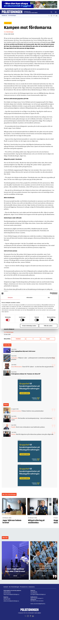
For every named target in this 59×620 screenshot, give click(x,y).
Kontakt (6, 587)
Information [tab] (29, 297)
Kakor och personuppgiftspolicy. (38, 603)
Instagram (51, 15)
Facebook (54, 15)
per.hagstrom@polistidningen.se (38, 594)
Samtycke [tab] (10, 297)
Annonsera (31, 587)
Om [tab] (49, 297)
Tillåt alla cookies (48, 325)
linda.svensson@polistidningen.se (11, 594)
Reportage (8, 23)
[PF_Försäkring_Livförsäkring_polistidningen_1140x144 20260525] (29, 4)
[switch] (22, 320)
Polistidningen (10, 32)
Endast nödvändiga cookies (29, 325)
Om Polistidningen (12, 15)
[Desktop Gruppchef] (29, 390)
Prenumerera (24, 587)
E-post (48, 338)
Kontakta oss (4, 15)
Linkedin (56, 15)
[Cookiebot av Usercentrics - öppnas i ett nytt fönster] (51, 293)
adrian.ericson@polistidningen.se (11, 600)
